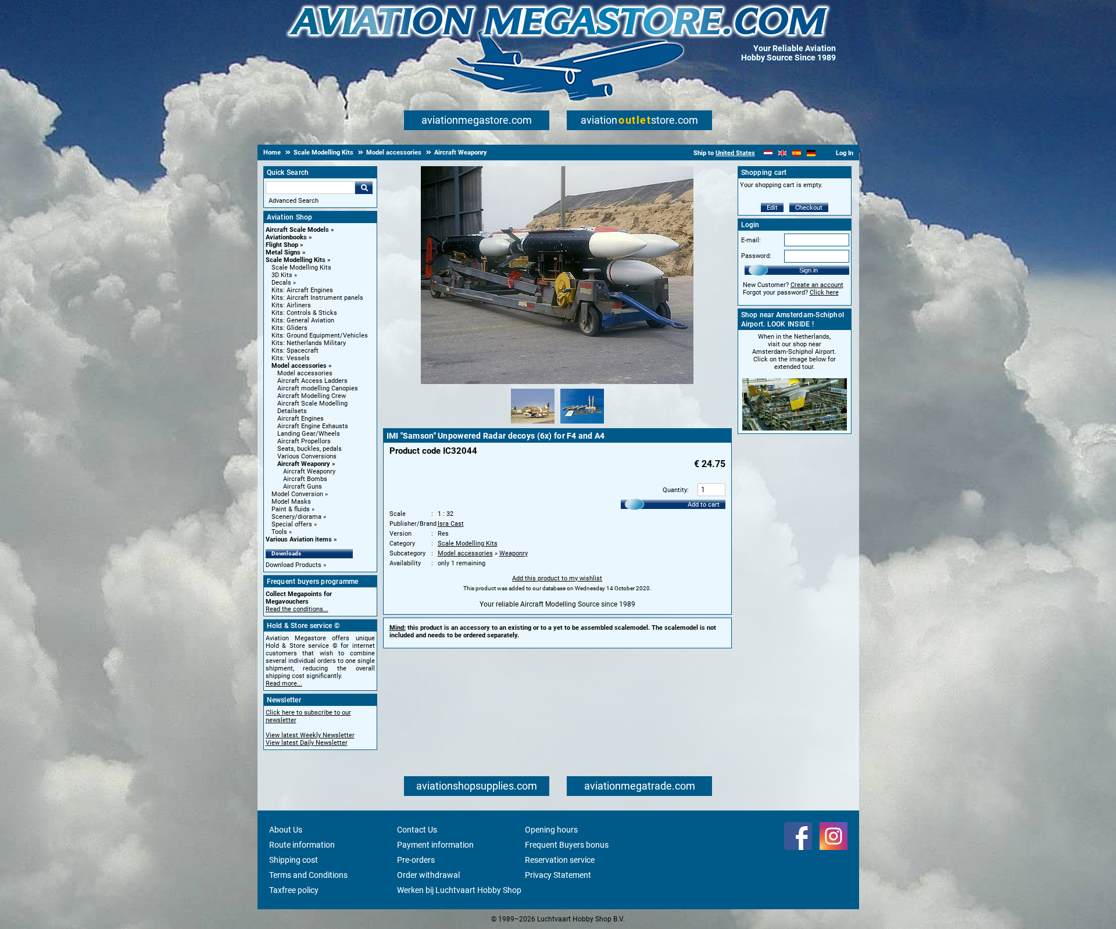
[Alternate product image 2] (582, 424)
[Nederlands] (768, 153)
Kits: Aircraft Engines (302, 290)
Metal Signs (283, 252)
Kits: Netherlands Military (308, 343)
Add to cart (704, 504)
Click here (824, 292)
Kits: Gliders (289, 328)
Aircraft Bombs (305, 479)
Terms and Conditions (308, 875)
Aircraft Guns (302, 486)
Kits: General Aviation (302, 320)
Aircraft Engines (300, 418)
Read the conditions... (297, 609)
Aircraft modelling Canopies (317, 388)
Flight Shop (282, 245)
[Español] (796, 153)
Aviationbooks (286, 237)
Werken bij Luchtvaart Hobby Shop (459, 890)
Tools (279, 532)
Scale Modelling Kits (296, 260)
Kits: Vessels (290, 358)
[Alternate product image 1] (532, 424)
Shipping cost (293, 860)
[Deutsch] (811, 153)
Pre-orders (416, 860)
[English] (782, 153)
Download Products (293, 565)
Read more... (284, 683)
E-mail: (751, 240)
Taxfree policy (294, 890)
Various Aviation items (299, 539)
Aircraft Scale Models (297, 230)
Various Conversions (307, 456)
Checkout (808, 207)
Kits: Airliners (291, 305)
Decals (281, 282)
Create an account (817, 285)
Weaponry (513, 553)
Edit (772, 207)
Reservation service (560, 860)
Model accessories (299, 366)
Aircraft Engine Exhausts (312, 426)
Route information (302, 844)
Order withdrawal (428, 875)
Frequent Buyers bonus (567, 844)
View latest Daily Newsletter (307, 743)
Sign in (808, 270)
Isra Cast (451, 524)
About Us (285, 829)
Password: (756, 256)
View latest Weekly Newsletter (310, 735)
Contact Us (417, 829)
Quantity (675, 490)
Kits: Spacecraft (295, 350)
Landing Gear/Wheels (308, 433)
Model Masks (291, 501)
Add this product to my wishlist (557, 578)
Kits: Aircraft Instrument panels (317, 298)
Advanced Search (294, 201)
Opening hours (551, 829)
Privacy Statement (558, 875)
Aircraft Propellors (304, 441)
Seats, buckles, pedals (309, 449)
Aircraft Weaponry (303, 464)
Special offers (291, 524)
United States (735, 153)
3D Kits (281, 275)
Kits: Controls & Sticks (304, 313)
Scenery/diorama (296, 517)
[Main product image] (557, 382)
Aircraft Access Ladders (312, 381)
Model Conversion (297, 494)
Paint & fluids (290, 509)
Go (364, 187)
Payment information (435, 844)
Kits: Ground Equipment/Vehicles (319, 335)
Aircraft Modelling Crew (311, 396)
